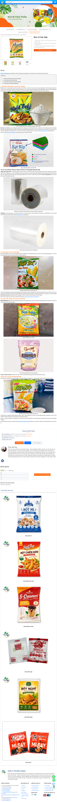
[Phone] (53, 776)
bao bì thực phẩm (11, 132)
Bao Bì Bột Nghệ (28, 717)
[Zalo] (53, 783)
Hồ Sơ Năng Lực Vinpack (6, 788)
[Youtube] (45, 795)
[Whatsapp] (53, 780)
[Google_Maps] (53, 787)
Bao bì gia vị (28, 762)
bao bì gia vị (20, 214)
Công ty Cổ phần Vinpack (24, 421)
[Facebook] (2, 460)
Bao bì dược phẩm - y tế (44, 29)
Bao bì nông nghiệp (32, 29)
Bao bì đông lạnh (21, 29)
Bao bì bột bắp (4, 73)
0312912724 (9, 798)
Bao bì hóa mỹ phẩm (23, 32)
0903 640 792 (8, 439)
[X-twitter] (48, 795)
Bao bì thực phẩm (34, 32)
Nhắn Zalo (28, 442)
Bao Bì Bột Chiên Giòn (28, 581)
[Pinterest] (46, 795)
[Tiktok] (47, 795)
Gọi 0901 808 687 (19, 442)
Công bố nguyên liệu (6, 800)
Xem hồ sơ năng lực (37, 442)
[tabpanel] (28, 15)
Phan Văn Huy (14, 797)
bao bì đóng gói (43, 130)
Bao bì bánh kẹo (10, 29)
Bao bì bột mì (28, 535)
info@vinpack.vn (11, 437)
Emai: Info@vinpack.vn (6, 790)
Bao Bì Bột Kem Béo (28, 626)
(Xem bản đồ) (29, 434)
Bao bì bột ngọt (28, 671)
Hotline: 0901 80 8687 (6, 789)
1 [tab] (28, 26)
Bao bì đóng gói (8, 34)
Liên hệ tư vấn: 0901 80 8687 (45, 50)
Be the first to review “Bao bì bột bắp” (42, 474)
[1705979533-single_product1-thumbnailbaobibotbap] (16, 48)
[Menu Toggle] (55, 2)
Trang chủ (3, 34)
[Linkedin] (49, 795)
